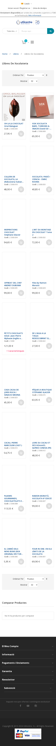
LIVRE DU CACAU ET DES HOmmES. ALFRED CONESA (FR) (41, 445)
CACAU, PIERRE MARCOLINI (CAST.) (13, 444)
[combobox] (35, 31)
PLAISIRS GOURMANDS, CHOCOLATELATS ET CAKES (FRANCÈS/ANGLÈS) (13, 498)
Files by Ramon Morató (39, 284)
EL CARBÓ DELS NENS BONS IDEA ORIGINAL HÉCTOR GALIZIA (12, 551)
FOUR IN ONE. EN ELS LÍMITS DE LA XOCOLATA (42, 551)
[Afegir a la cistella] (21, 134)
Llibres (16, 54)
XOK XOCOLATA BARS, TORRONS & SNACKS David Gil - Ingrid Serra (41, 126)
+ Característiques (15, 351)
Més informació (34, 15)
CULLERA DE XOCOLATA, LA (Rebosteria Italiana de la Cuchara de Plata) (13, 179)
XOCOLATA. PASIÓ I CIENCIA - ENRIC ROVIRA (41, 179)
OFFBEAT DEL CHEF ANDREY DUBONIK (13, 284)
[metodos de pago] (28, 734)
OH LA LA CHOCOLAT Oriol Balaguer (13, 124)
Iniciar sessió (13, 8)
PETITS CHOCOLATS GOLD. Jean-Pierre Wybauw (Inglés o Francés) (13, 336)
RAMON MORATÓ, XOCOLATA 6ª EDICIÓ (42, 497)
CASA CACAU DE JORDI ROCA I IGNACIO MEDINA (12, 392)
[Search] (50, 31)
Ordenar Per (18, 75)
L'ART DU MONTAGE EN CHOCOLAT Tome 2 (42, 232)
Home (4, 54)
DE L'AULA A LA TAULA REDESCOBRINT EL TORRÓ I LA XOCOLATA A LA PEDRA (40, 336)
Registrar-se (25, 8)
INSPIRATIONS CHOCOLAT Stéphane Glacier (12, 232)
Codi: (6, 128)
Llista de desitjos (40, 8)
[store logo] (28, 22)
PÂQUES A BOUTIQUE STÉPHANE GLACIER (42, 391)
